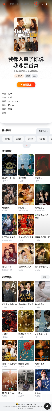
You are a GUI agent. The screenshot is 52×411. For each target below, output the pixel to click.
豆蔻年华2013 (41, 334)
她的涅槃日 (39, 208)
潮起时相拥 (39, 363)
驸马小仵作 (6, 267)
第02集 (18, 139)
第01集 (7, 139)
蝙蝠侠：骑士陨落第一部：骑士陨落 (9, 178)
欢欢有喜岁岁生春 (25, 237)
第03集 (30, 139)
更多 (44, 277)
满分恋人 (22, 208)
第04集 (42, 139)
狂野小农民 (39, 304)
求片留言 (20, 404)
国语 (10, 109)
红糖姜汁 (38, 393)
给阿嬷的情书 (24, 363)
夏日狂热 (22, 178)
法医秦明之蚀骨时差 (9, 237)
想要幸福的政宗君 (42, 237)
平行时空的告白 (8, 393)
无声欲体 (38, 178)
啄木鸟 (21, 393)
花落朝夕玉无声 (24, 267)
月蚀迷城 (5, 208)
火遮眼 (5, 334)
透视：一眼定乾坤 (9, 363)
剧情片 (20, 76)
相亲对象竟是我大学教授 (42, 267)
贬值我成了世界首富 (25, 334)
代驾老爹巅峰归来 (9, 304)
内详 (10, 93)
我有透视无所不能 (25, 304)
